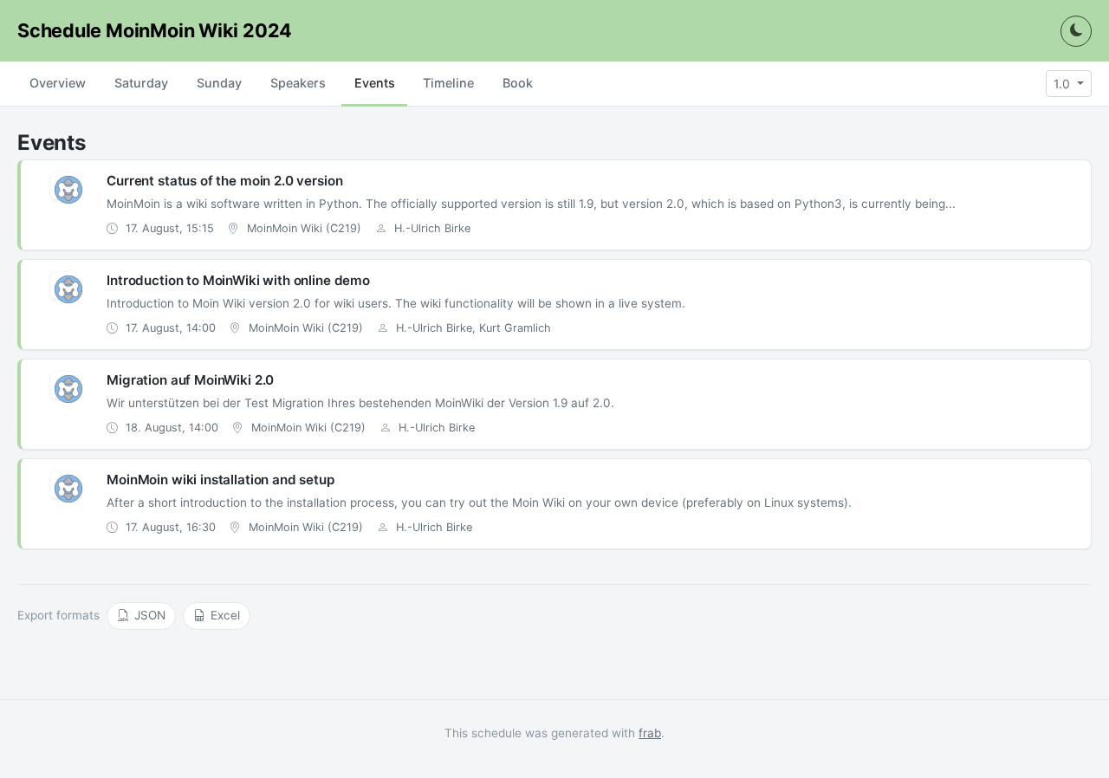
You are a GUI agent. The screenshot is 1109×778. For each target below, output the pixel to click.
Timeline (448, 82)
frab (650, 733)
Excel (225, 615)
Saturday (141, 82)
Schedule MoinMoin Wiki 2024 (154, 31)
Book (518, 82)
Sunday (219, 82)
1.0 (1063, 83)
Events (374, 82)
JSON (149, 615)
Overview (57, 82)
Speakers (298, 82)
